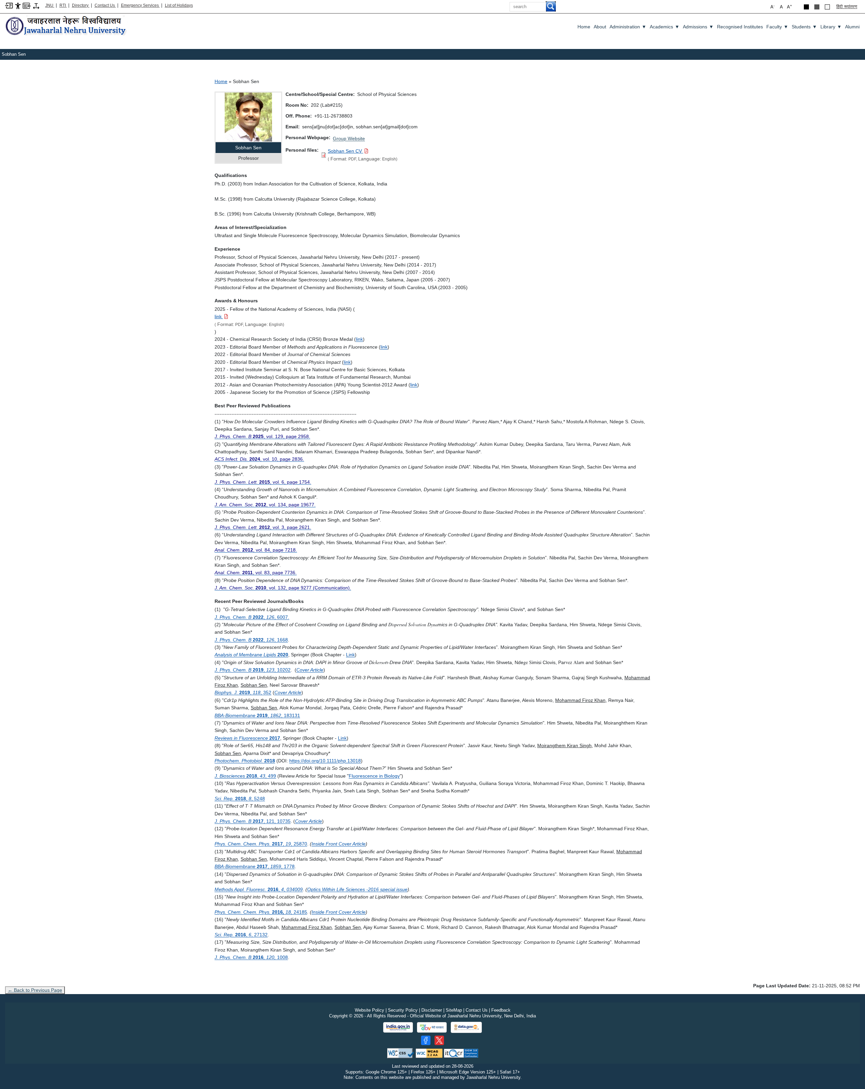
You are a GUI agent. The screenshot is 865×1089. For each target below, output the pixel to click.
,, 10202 (253, 670)
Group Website (349, 138)
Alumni (852, 26)
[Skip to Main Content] (9, 5)
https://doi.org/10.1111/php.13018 (325, 760)
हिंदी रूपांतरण (846, 6)
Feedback (501, 1010)
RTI (63, 5)
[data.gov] (466, 1027)
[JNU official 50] (439, 1040)
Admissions (698, 26)
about (600, 26)
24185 (261, 912)
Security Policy (403, 1010)
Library (831, 26)
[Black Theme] (806, 6)
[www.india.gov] (398, 1027)
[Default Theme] (827, 6)
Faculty (777, 26)
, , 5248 (240, 798)
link (359, 339)
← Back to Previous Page (35, 990)
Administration (628, 26)
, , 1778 (255, 866)
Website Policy (369, 1010)
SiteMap (454, 1010)
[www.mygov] (432, 1027)
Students (804, 26)
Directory (81, 5)
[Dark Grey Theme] (816, 6)
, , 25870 (261, 843)
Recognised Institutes (740, 26)
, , (259, 889)
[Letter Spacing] (36, 5)
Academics (664, 26)
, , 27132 (241, 934)
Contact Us (105, 5)
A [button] (789, 6)
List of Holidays (179, 5)
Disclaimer (431, 1010)
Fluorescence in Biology (374, 776)
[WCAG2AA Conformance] (429, 1052)
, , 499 (245, 776)
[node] (66, 26)
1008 (251, 957)
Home (583, 26)
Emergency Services (140, 5)
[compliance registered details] (461, 1052)
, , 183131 (257, 715)
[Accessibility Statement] (18, 5)
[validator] (400, 1052)
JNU (49, 5)
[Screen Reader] (26, 5)
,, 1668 (251, 639)
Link (342, 738)
